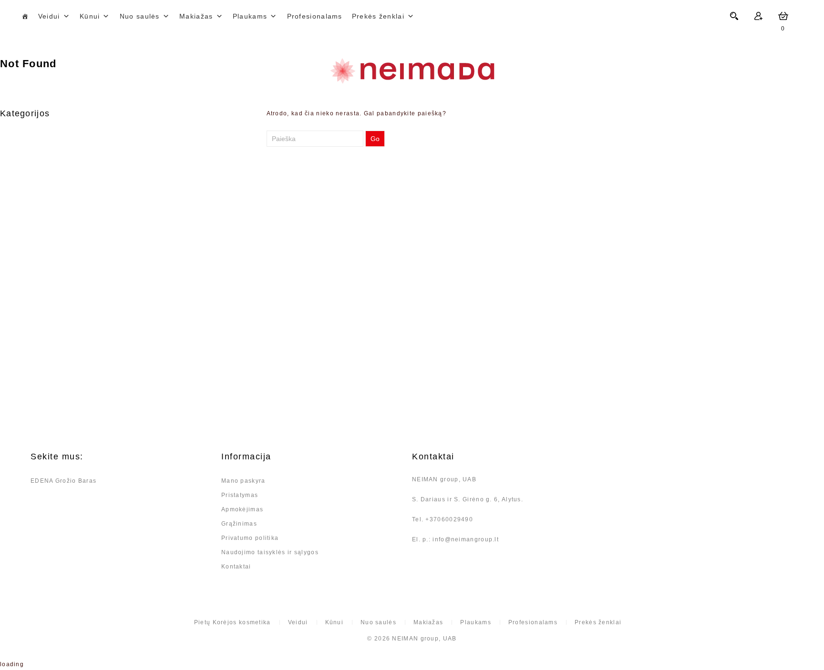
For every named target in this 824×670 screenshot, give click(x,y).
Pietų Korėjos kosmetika (232, 622)
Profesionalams (314, 16)
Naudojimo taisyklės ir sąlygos (270, 552)
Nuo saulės (140, 16)
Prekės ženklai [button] (378, 16)
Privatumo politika (249, 538)
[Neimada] (412, 71)
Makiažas (196, 16)
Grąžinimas (239, 523)
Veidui (49, 16)
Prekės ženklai (598, 622)
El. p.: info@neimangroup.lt (455, 539)
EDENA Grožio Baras (63, 480)
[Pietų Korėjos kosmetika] (25, 16)
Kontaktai (236, 566)
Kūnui (90, 16)
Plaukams (250, 16)
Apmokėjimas (242, 509)
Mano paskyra (243, 480)
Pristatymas (239, 495)
